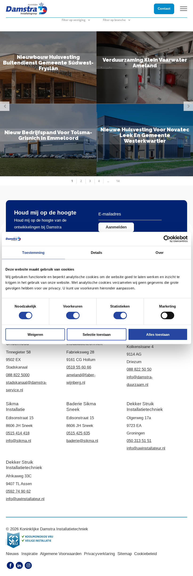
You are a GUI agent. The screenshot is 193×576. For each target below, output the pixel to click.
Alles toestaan (157, 334)
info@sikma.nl (18, 440)
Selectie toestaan (97, 334)
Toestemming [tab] (33, 253)
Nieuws (12, 554)
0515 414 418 (17, 433)
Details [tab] (96, 253)
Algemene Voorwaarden (60, 554)
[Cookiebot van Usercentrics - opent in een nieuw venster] (167, 239)
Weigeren (35, 334)
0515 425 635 (78, 433)
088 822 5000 (17, 375)
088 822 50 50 (139, 369)
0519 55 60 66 (78, 367)
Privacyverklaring (99, 554)
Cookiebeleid (145, 554)
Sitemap (124, 554)
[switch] (73, 315)
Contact (164, 8)
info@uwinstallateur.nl (146, 448)
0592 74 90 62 (18, 491)
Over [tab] (160, 253)
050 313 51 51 (139, 440)
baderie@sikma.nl (82, 440)
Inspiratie (29, 554)
